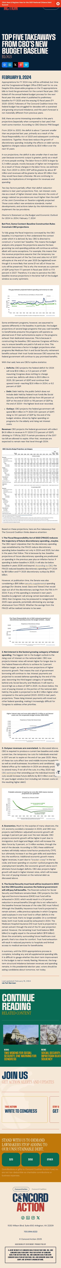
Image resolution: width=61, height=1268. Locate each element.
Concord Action (21, 1189)
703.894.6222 (30, 1232)
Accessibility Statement (24, 1244)
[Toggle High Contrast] (58, 764)
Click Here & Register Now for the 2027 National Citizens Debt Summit (26, 4)
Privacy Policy (40, 1244)
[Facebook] (23, 1218)
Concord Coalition (39, 1189)
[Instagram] (33, 1218)
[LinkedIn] (28, 1218)
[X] (38, 1218)
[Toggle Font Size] (58, 772)
